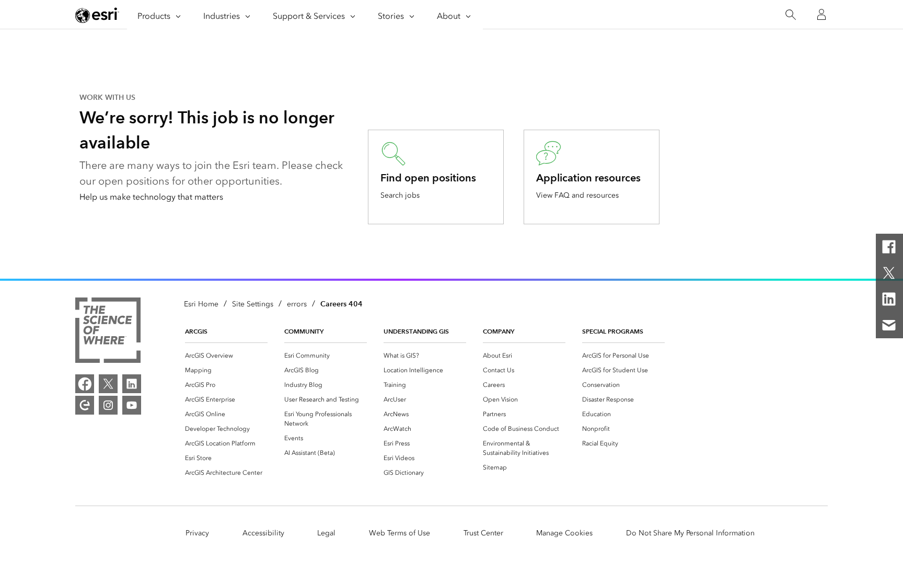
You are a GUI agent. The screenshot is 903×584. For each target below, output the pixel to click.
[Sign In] (821, 14)
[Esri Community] (84, 405)
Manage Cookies (564, 533)
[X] (889, 273)
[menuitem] (226, 355)
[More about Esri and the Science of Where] (108, 332)
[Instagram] (108, 405)
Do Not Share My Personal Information (690, 533)
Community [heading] (303, 331)
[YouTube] (131, 405)
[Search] (790, 15)
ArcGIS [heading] (196, 331)
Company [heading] (498, 331)
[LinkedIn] (131, 383)
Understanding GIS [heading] (416, 331)
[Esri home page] (97, 15)
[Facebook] (889, 247)
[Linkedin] (889, 299)
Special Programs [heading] (612, 331)
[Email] (889, 325)
